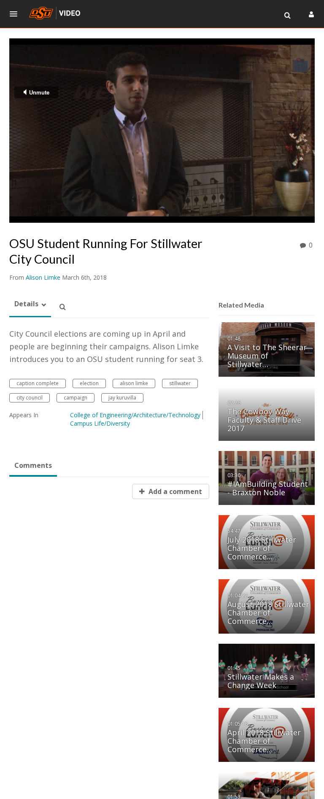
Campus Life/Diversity (100, 423)
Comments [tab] (33, 465)
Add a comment (174, 491)
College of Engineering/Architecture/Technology (135, 415)
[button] (16, 14)
